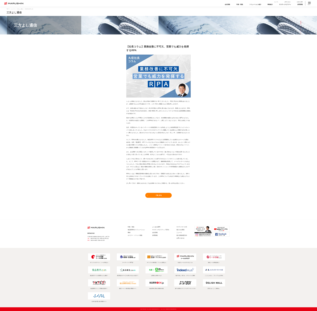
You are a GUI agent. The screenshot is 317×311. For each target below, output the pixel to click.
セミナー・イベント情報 (135, 235)
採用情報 (300, 4)
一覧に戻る (158, 195)
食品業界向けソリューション (136, 229)
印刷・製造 (239, 4)
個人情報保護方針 (181, 235)
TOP (8, 9)
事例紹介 (270, 4)
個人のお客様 (180, 229)
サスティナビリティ (285, 4)
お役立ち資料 (300, 1)
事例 (129, 232)
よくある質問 (156, 227)
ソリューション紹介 (255, 4)
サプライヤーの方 (181, 227)
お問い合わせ (287, 1)
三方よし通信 (20, 9)
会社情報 (227, 4)
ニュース (276, 1)
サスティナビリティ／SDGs (160, 229)
